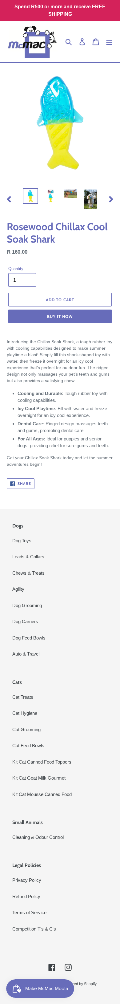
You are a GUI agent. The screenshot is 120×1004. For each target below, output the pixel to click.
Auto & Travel (25, 653)
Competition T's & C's (34, 928)
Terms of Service (29, 912)
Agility (18, 589)
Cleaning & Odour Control (38, 837)
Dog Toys (21, 540)
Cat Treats (22, 697)
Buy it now (60, 316)
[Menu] (109, 41)
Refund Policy (26, 896)
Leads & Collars (28, 556)
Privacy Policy (26, 880)
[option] (31, 196)
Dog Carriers (25, 621)
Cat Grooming (26, 729)
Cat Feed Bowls (28, 745)
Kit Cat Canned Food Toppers (41, 761)
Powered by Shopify (80, 984)
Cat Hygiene (24, 713)
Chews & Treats (28, 573)
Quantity (15, 268)
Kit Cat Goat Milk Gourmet (39, 778)
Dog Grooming (27, 605)
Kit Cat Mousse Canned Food (42, 794)
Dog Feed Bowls (29, 637)
